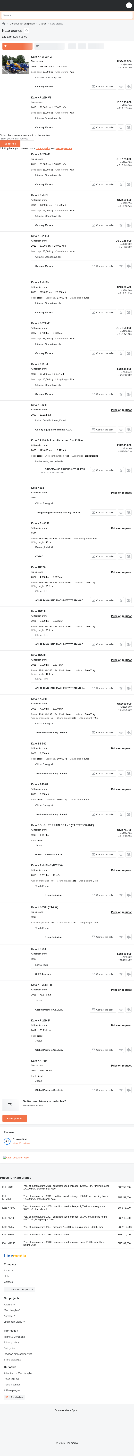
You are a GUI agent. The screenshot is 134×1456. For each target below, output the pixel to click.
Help (6, 1276)
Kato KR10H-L (40, 364)
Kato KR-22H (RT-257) (44, 907)
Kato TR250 (38, 567)
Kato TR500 (38, 655)
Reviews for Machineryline (18, 1353)
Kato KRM (7, 1187)
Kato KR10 (8, 1218)
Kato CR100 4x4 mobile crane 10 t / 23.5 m (57, 440)
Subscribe (10, 143)
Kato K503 (37, 487)
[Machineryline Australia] (22, 5)
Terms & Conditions (14, 1336)
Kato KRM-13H (40, 195)
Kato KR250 (8, 1243)
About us (8, 1270)
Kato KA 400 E (40, 523)
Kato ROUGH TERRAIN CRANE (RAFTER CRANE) (62, 825)
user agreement (64, 148)
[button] (129, 5)
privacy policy (43, 148)
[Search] (129, 15)
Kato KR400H (39, 784)
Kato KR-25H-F (40, 154)
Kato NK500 (8, 1207)
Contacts (9, 1281)
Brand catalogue (12, 1359)
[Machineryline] (4, 24)
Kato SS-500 (38, 743)
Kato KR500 (38, 949)
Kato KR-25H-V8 (41, 97)
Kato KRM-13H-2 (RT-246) (47, 865)
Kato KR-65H (39, 405)
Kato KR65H (9, 1227)
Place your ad (14, 1118)
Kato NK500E (39, 699)
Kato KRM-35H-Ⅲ (41, 985)
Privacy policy (11, 1342)
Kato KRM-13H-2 (41, 56)
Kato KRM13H (7, 1197)
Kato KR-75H (39, 1060)
